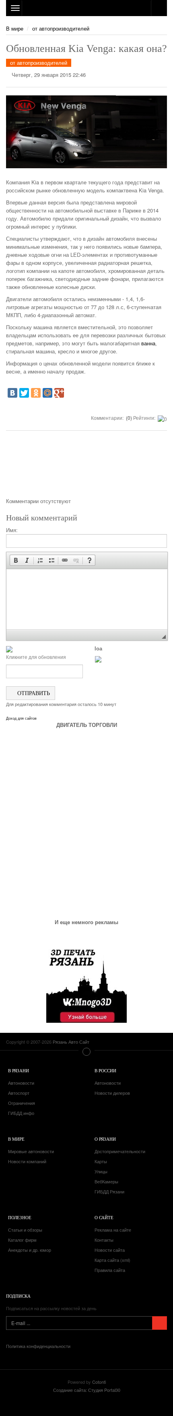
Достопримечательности (120, 1151)
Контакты (104, 1239)
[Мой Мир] (47, 393)
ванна (148, 343)
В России (105, 1070)
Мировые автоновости (31, 1151)
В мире (14, 28)
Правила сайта (110, 1270)
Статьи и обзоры (25, 1229)
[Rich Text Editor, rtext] (86, 599)
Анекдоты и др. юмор (29, 1250)
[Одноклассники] (36, 393)
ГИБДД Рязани (109, 1191)
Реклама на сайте (113, 1229)
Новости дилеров (112, 1093)
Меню (86, 1052)
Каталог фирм (22, 1239)
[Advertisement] (86, 467)
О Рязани (105, 1139)
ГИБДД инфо (21, 1113)
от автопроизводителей (60, 28)
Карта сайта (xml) (112, 1260)
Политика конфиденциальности (38, 1346)
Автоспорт (18, 1093)
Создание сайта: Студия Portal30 (86, 1390)
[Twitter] (24, 393)
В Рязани (18, 1070)
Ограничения (21, 1103)
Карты (101, 1161)
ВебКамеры (106, 1181)
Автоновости (21, 1083)
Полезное (19, 1217)
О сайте (104, 1217)
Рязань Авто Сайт (86, 8)
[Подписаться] (159, 1323)
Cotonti (99, 1382)
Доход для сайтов (21, 718)
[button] (15, 560)
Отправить (33, 693)
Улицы (101, 1171)
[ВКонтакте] (12, 393)
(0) (128, 417)
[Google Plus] (59, 393)
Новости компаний (27, 1161)
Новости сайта (110, 1250)
